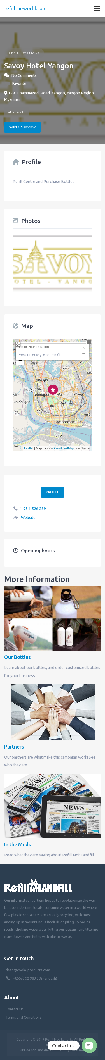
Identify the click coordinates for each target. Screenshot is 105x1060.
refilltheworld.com (25, 8)
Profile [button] (52, 492)
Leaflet (28, 448)
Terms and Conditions (23, 1017)
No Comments (24, 75)
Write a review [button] (22, 127)
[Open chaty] (89, 1045)
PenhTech (78, 1050)
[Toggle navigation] (97, 8)
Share (18, 112)
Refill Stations (24, 53)
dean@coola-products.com (28, 970)
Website (28, 517)
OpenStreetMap (63, 448)
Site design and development (42, 1050)
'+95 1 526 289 (33, 508)
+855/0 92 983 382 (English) (35, 978)
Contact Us (15, 1009)
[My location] (52, 439)
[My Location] (58, 354)
